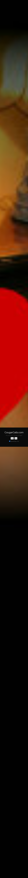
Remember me (14, 441)
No (16, 438)
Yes (12, 438)
